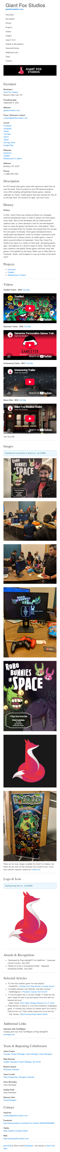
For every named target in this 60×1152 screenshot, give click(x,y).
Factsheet (10, 15)
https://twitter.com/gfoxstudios (15, 1131)
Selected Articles (12, 48)
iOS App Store (9, 143)
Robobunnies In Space (12, 159)
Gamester (7, 153)
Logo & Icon (10, 40)
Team (8, 57)
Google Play (8, 145)
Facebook (7, 126)
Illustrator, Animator (11, 1070)
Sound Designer (9, 1100)
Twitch (6, 137)
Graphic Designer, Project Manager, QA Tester (22, 1062)
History (8, 23)
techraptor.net (9, 1035)
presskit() (7, 1146)
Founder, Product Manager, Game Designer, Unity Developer (27, 1054)
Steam (6, 140)
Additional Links (12, 53)
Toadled (6, 156)
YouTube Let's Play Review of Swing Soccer (36, 986)
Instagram (7, 129)
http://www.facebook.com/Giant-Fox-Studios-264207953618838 (28, 1123)
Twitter (6, 131)
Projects (9, 27)
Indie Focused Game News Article (33, 1014)
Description (10, 19)
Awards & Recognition (14, 44)
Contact (9, 61)
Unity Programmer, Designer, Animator (18, 1077)
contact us (35, 870)
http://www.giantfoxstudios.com (16, 1139)
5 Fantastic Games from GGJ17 (34, 992)
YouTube (7, 134)
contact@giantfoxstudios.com (15, 118)
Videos (8, 32)
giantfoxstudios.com (14, 9)
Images (9, 36)
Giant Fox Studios (10, 92)
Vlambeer (29, 1146)
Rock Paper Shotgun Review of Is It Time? (37, 1003)
